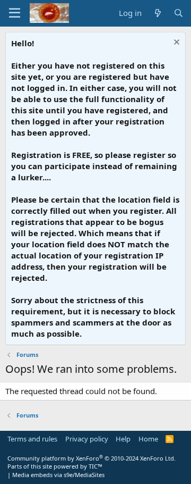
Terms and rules (32, 439)
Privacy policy (86, 439)
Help (123, 439)
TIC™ (95, 466)
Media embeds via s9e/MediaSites (58, 475)
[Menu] (14, 13)
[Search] (178, 13)
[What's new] (157, 13)
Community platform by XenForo (91, 458)
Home (148, 439)
